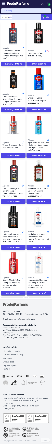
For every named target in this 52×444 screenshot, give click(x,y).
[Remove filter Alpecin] (10, 17)
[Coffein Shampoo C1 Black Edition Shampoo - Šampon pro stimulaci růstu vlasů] (13, 79)
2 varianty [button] (13, 64)
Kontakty (6, 369)
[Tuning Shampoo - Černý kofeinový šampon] (13, 125)
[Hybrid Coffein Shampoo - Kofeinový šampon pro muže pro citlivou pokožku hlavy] (39, 125)
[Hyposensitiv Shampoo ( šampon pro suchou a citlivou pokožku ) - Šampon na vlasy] (39, 263)
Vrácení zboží (8, 362)
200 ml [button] (39, 64)
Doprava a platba (10, 365)
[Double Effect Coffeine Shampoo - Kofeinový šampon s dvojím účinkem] (13, 263)
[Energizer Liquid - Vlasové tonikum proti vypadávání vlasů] (39, 79)
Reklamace (7, 358)
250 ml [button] (39, 155)
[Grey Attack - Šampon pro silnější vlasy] (39, 33)
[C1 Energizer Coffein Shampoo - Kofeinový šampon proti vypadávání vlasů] (13, 33)
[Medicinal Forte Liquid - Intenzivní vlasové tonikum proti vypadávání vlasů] (39, 171)
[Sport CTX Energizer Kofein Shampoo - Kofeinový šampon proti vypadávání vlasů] (13, 171)
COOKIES (45, 440)
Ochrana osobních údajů (13, 355)
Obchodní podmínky (11, 351)
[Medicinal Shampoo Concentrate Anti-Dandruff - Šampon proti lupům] (39, 217)
